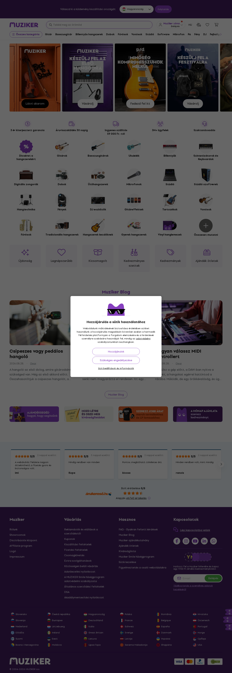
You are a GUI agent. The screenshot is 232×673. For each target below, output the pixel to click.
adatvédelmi (143, 339)
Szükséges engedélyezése (116, 360)
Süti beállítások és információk (116, 368)
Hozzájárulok (116, 351)
